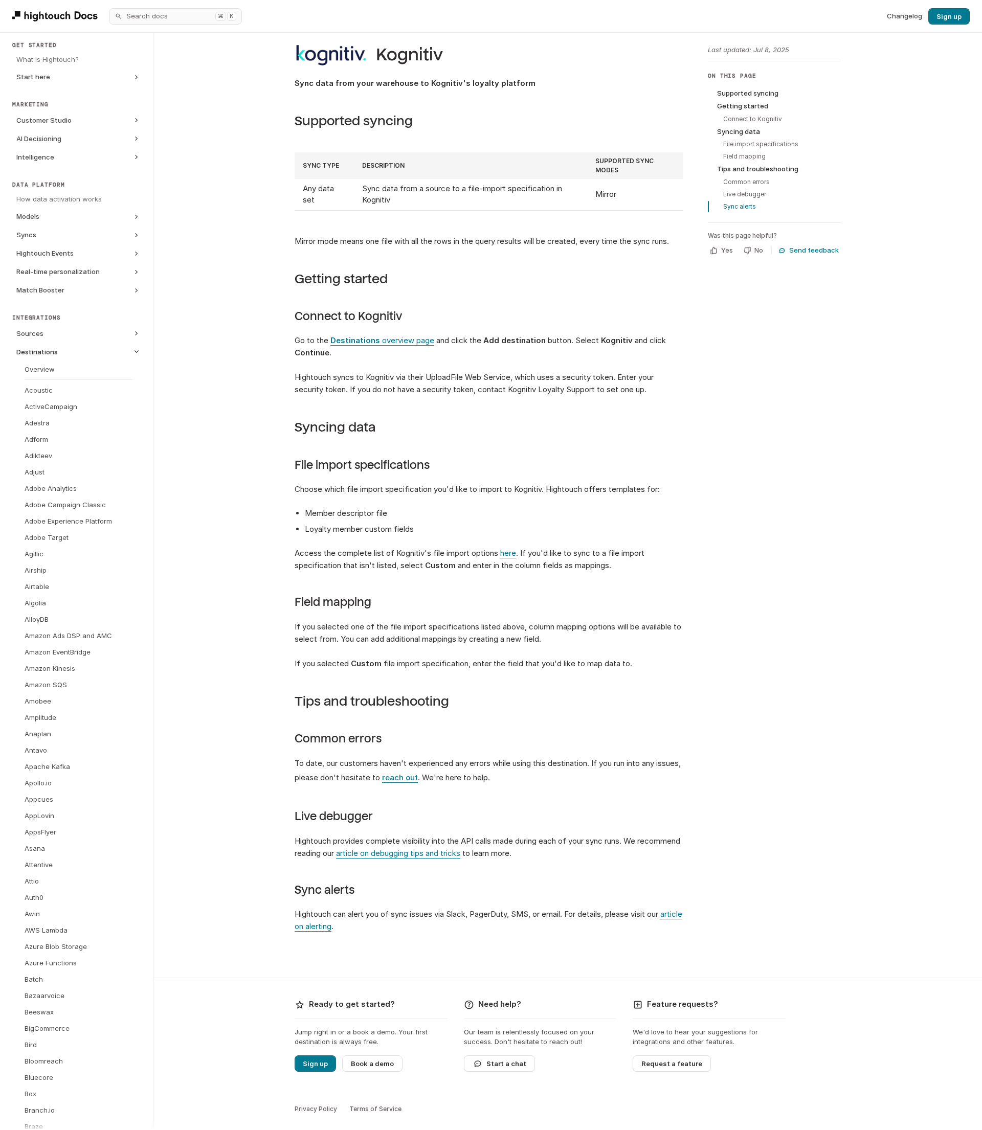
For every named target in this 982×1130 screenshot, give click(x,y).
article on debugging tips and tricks (398, 853)
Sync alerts (324, 890)
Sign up (949, 16)
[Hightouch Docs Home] (56, 16)
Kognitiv (409, 55)
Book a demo (372, 1063)
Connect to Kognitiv (348, 316)
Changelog (904, 16)
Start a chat (506, 1063)
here (508, 553)
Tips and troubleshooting (372, 701)
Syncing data (335, 427)
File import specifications (362, 465)
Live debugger (334, 816)
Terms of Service (375, 1109)
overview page (382, 340)
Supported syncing (354, 121)
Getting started (341, 279)
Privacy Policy (316, 1109)
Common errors (338, 739)
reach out (400, 777)
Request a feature (671, 1063)
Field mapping (333, 602)
